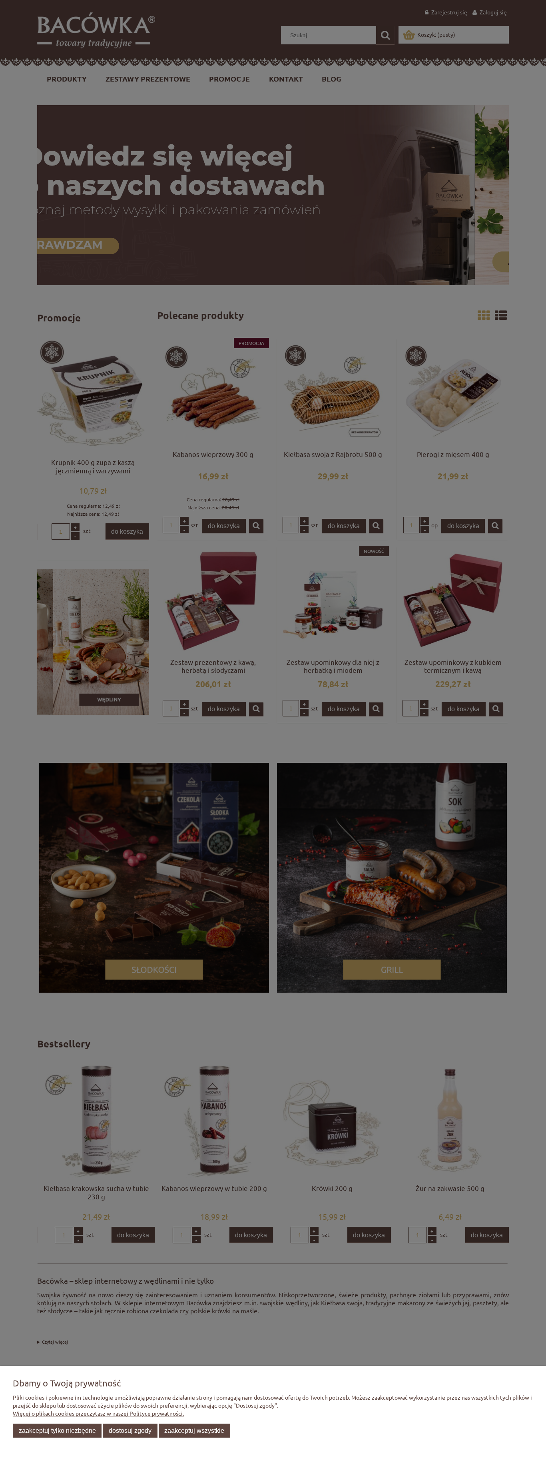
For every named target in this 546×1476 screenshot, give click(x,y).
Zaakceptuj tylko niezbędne (57, 1430)
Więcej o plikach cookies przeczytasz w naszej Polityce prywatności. (98, 1413)
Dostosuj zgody (130, 1430)
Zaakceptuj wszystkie (194, 1430)
